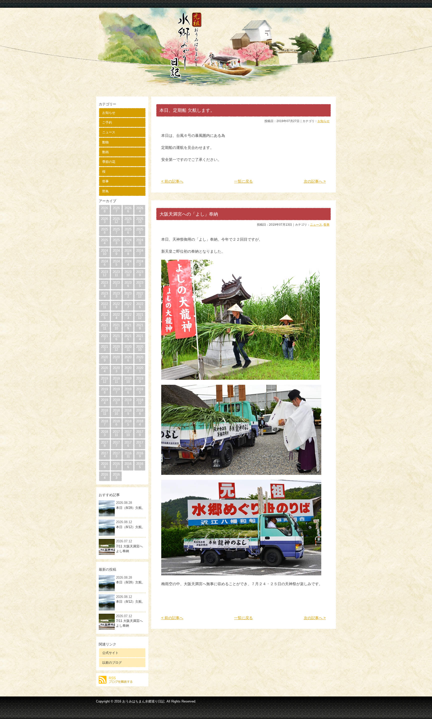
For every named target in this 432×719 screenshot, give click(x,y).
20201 (139, 369)
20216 (116, 337)
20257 (116, 230)
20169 (139, 454)
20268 (104, 209)
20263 (104, 220)
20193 (116, 401)
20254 (104, 241)
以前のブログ (112, 662)
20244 (128, 262)
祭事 (105, 181)
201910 (128, 380)
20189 (128, 412)
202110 (116, 326)
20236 (128, 284)
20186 (116, 422)
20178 (104, 444)
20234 (104, 294)
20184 (139, 422)
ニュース (108, 132)
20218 (139, 326)
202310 (128, 273)
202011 (128, 348)
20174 (104, 454)
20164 (104, 476)
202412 (128, 241)
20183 (104, 433)
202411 (139, 241)
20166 (128, 465)
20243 (139, 262)
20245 (116, 262)
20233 (116, 294)
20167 (116, 465)
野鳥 (105, 191)
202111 (104, 326)
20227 (128, 305)
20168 (104, 465)
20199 (139, 380)
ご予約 (107, 122)
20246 (104, 262)
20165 (139, 465)
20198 (104, 390)
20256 (128, 230)
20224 (116, 316)
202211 (104, 305)
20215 (128, 337)
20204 (104, 369)
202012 (116, 348)
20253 (116, 241)
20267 (116, 209)
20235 (139, 284)
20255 (139, 230)
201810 (116, 412)
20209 (104, 358)
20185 (128, 422)
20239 (139, 273)
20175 (139, 444)
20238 (104, 284)
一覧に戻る (243, 181)
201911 (116, 380)
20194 (104, 401)
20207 (116, 358)
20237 (116, 284)
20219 (128, 326)
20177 (116, 444)
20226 (139, 305)
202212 (139, 294)
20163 (116, 476)
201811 (104, 412)
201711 (116, 433)
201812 (139, 401)
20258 (104, 230)
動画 (105, 152)
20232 (128, 294)
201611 (128, 454)
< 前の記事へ (172, 181)
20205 (139, 358)
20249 (116, 252)
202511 (128, 220)
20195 (139, 390)
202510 (139, 220)
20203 (116, 369)
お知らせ (108, 113)
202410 (104, 252)
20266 (128, 209)
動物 (105, 142)
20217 (104, 337)
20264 (139, 209)
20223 (128, 316)
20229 (116, 305)
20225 (104, 316)
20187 (104, 422)
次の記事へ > (315, 181)
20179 (139, 433)
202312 (104, 273)
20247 (139, 252)
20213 (104, 348)
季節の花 (108, 162)
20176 (128, 444)
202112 (139, 316)
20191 (128, 401)
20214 (139, 337)
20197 (116, 390)
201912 (104, 380)
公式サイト (110, 653)
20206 (128, 358)
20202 (128, 369)
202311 (116, 273)
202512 (116, 220)
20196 (128, 390)
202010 (139, 348)
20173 (116, 454)
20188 (139, 412)
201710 (128, 433)
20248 (128, 252)
